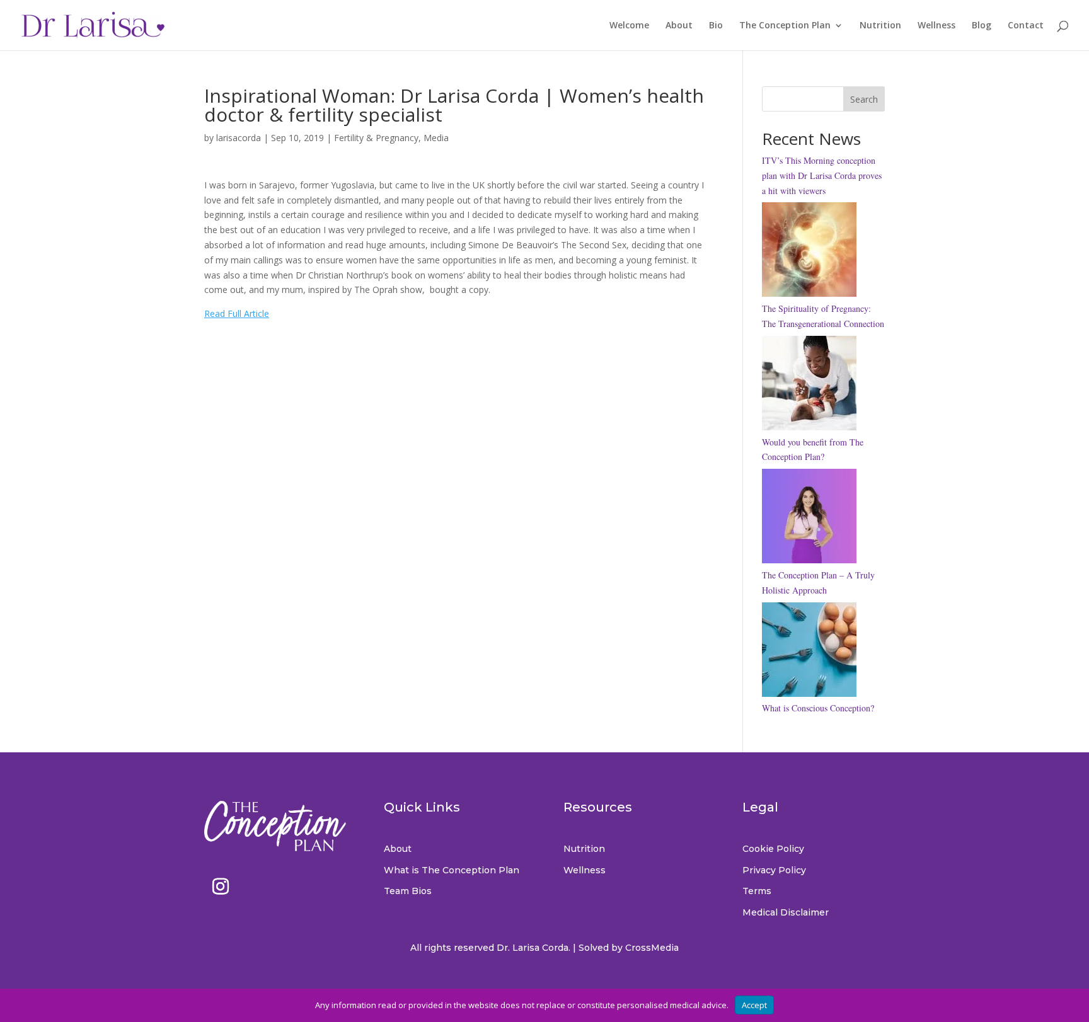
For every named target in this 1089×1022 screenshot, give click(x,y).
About (679, 26)
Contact (1026, 26)
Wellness (936, 26)
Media (436, 138)
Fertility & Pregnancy (376, 138)
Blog (981, 26)
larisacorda (238, 138)
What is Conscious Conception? (818, 708)
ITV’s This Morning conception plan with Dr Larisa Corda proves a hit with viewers (822, 175)
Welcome (629, 26)
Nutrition (880, 26)
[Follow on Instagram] (220, 886)
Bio (716, 26)
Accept (754, 1005)
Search (864, 99)
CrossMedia (652, 947)
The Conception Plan (785, 26)
